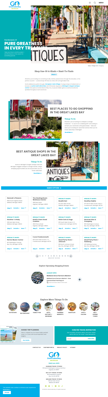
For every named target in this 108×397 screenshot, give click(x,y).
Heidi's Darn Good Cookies (40, 220)
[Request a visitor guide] (9, 334)
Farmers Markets (60, 314)
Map (8, 208)
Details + (16, 208)
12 (59, 256)
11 (56, 256)
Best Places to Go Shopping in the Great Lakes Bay (71, 111)
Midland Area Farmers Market (59, 276)
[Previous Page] (37, 256)
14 (65, 256)
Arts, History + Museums (48, 314)
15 (68, 256)
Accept (7, 392)
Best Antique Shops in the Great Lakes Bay (36, 153)
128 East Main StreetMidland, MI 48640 (54, 382)
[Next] (80, 279)
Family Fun (37, 313)
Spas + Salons (83, 314)
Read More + (7, 390)
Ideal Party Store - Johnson (65, 241)
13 (62, 256)
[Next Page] (71, 256)
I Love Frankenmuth (41, 237)
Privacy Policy (62, 348)
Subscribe (91, 339)
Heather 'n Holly (13, 220)
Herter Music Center (15, 240)
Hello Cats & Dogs (65, 220)
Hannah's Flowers (14, 198)
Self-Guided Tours (95, 314)
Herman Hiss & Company (90, 220)
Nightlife (71, 313)
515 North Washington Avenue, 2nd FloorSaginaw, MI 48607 (54, 369)
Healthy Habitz (90, 201)
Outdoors (13, 313)
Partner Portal (49, 348)
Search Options (53, 188)
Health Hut (62, 201)
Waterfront (25, 313)
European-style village (53, 84)
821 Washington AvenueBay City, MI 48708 (54, 375)
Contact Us (37, 348)
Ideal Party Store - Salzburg (91, 241)
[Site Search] (94, 2)
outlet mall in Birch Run (38, 86)
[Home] (15, 5)
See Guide (26, 340)
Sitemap (72, 348)
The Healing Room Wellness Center (40, 199)
